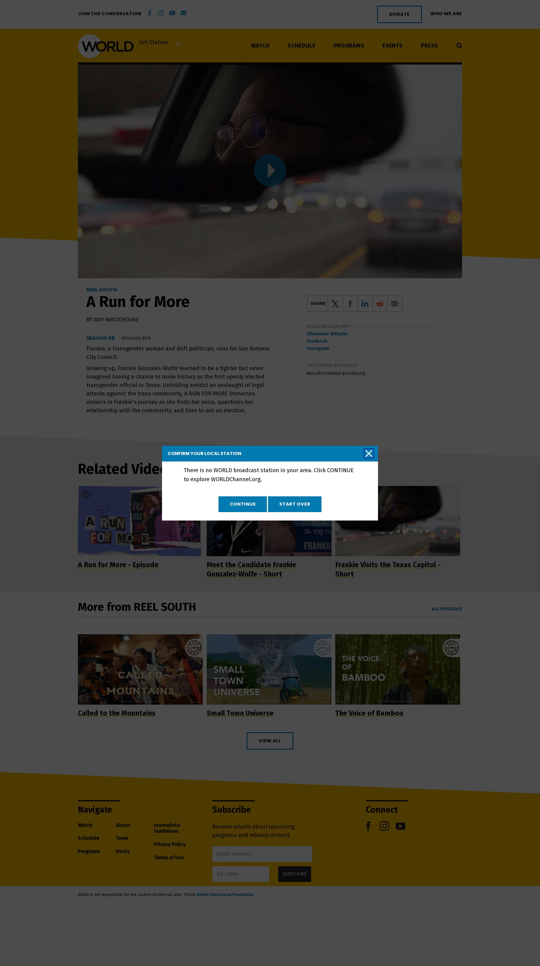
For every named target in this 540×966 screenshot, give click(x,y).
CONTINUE (243, 504)
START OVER (294, 504)
